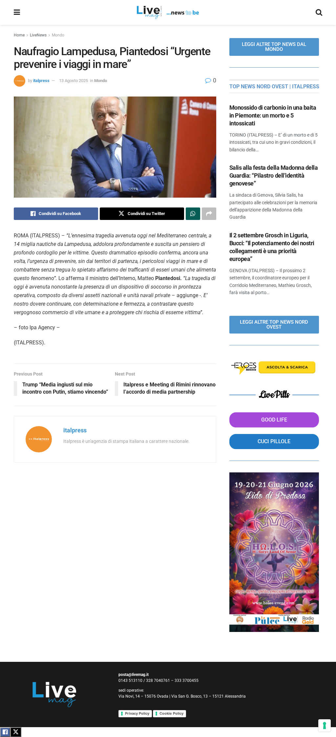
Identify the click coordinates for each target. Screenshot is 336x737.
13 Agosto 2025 (73, 80)
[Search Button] (319, 12)
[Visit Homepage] (168, 12)
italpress (41, 80)
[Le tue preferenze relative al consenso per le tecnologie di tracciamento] (324, 725)
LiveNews (38, 35)
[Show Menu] (17, 12)
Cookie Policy (171, 713)
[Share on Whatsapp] (193, 213)
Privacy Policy (137, 713)
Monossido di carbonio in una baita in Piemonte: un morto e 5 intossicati (272, 115)
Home (19, 35)
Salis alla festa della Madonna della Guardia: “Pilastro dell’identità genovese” (273, 175)
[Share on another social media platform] (209, 213)
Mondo (58, 35)
